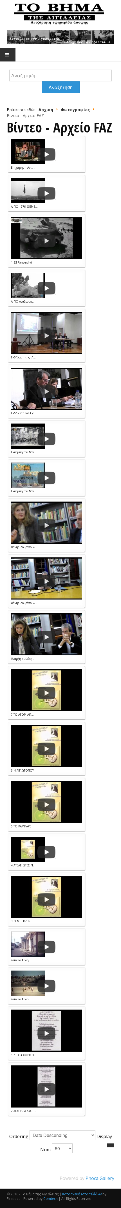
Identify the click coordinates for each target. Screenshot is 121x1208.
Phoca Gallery (100, 1178)
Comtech (50, 1198)
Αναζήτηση (61, 87)
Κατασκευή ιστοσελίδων (82, 1194)
